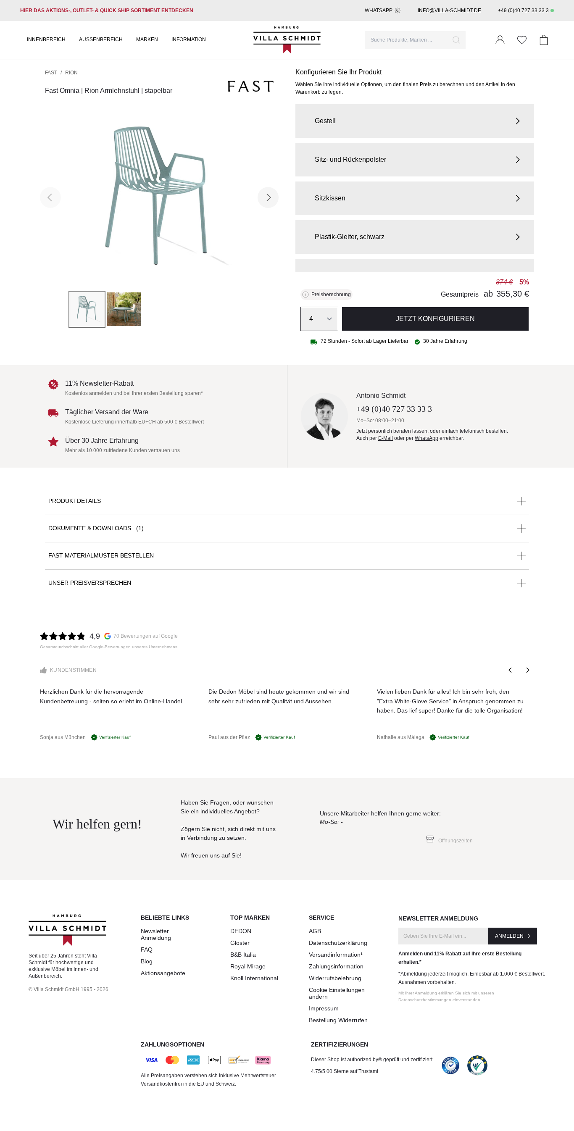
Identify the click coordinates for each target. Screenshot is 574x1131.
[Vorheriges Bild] (50, 197)
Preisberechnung (331, 294)
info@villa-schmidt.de (449, 10)
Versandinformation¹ (336, 954)
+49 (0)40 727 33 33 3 (523, 10)
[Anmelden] (500, 40)
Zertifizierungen (339, 1044)
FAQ (147, 949)
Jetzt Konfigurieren (435, 318)
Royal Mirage (248, 966)
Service (321, 917)
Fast (51, 73)
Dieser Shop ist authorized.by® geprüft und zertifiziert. (372, 1060)
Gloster (240, 942)
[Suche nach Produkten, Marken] (456, 40)
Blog (147, 961)
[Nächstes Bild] (268, 197)
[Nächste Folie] (527, 670)
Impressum (324, 1008)
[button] (414, 121)
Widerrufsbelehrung (335, 978)
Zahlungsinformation (336, 966)
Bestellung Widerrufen (338, 1020)
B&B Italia (243, 954)
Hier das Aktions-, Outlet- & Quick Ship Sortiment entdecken (106, 10)
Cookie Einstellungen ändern (337, 993)
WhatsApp (378, 10)
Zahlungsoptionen (172, 1044)
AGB (315, 931)
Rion (71, 73)
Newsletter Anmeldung (156, 934)
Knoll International (254, 978)
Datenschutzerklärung (338, 942)
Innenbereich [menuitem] (46, 39)
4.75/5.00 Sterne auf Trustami (344, 1071)
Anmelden (509, 936)
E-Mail (385, 438)
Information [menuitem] (188, 39)
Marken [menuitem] (147, 39)
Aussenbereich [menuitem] (101, 39)
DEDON (240, 931)
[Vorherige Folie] (510, 670)
